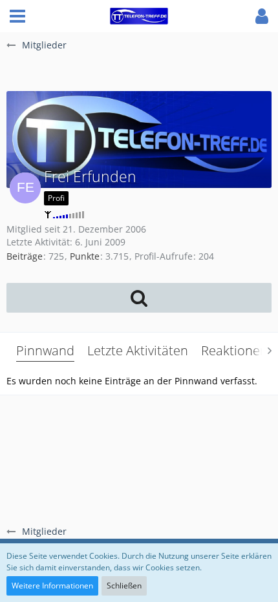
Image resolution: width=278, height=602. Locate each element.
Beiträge (24, 256)
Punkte (85, 256)
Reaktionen (234, 350)
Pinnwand (45, 350)
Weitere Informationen (52, 585)
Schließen (124, 585)
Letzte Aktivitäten (137, 350)
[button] (17, 16)
